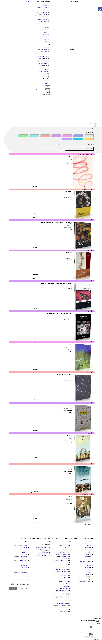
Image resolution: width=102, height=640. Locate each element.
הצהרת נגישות (24, 554)
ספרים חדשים (46, 27)
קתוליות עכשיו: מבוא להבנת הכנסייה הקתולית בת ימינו (59, 313)
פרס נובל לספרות (43, 21)
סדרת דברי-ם (67, 577)
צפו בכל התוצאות (46, 94)
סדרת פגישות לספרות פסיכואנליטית (62, 569)
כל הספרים (46, 5)
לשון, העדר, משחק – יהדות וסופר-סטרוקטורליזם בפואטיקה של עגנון (56, 283)
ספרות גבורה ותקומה (42, 24)
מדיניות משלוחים (23, 550)
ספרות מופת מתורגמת (42, 17)
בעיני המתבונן (69, 252)
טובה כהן (70, 438)
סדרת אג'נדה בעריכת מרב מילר (63, 554)
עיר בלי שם (69, 156)
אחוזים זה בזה (69, 191)
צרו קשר (47, 41)
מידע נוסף (36, 308)
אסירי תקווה (69, 466)
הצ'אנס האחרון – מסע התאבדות (64, 374)
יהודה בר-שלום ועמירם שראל (66, 408)
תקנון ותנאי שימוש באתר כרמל (20, 545)
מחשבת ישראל (88, 547)
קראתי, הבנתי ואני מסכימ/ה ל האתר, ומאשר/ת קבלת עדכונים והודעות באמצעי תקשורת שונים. (20, 584)
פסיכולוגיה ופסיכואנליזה (41, 7)
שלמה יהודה (69, 256)
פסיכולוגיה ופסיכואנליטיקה (85, 561)
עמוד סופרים (46, 37)
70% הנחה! (69, 442)
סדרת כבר (67, 564)
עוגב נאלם (69, 435)
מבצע (71, 199)
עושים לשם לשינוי (68, 405)
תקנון (12, 583)
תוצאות (48, 92)
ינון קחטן (99, 623)
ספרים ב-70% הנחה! (44, 30)
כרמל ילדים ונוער (66, 547)
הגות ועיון (88, 220)
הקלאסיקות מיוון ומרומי (64, 545)
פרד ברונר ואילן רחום (68, 225)
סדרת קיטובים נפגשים (65, 575)
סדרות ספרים (46, 34)
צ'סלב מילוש (69, 159)
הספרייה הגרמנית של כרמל (41, 14)
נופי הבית (70, 344)
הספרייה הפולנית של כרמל (41, 12)
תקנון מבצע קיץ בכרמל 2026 (20, 557)
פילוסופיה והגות (43, 10)
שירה (89, 154)
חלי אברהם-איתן (69, 347)
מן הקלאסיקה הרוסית (65, 552)
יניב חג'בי (70, 286)
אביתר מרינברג (69, 316)
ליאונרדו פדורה (69, 499)
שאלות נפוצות (24, 552)
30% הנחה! (69, 260)
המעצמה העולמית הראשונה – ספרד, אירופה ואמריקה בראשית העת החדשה (56, 222)
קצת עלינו (46, 39)
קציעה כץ (70, 195)
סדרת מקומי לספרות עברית (63, 567)
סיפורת (88, 189)
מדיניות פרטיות (23, 547)
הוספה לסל (35, 186)
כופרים (70, 496)
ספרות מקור (84, 189)
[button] (29, 44)
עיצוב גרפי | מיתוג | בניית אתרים (91, 620)
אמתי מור (70, 377)
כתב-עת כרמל (67, 550)
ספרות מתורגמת (84, 494)
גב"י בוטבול (70, 469)
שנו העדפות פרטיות (97, 639)
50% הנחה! (46, 32)
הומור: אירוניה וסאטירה (42, 19)
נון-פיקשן (89, 550)
